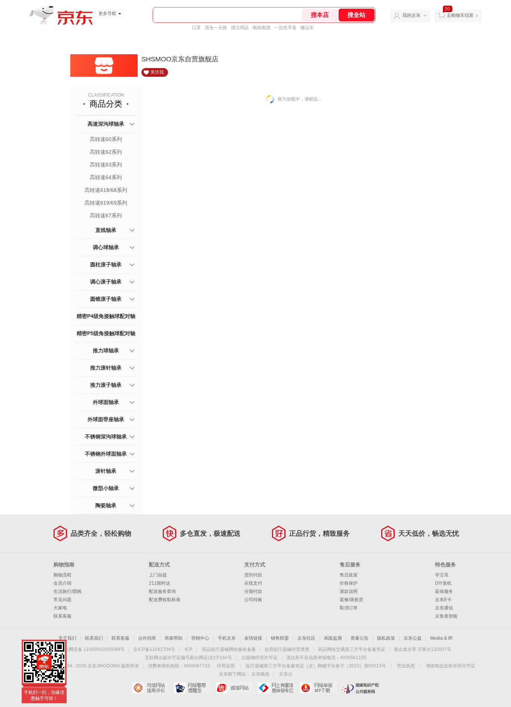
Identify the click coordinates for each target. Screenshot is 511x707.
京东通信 (444, 607)
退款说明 (349, 591)
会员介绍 (62, 583)
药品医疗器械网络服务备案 (229, 649)
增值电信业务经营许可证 (450, 665)
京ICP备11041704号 (154, 649)
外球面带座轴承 (106, 419)
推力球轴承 (106, 351)
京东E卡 (443, 599)
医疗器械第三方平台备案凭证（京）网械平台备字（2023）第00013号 (316, 665)
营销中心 (200, 638)
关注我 (157, 72)
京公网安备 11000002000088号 (92, 649)
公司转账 (253, 599)
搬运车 (307, 27)
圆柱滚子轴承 (106, 264)
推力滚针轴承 (106, 368)
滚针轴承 (105, 471)
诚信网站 (234, 688)
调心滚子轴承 (106, 282)
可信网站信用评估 (151, 688)
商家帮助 (174, 638)
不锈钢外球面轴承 (106, 454)
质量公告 (359, 638)
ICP (188, 649)
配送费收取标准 (164, 599)
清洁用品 (240, 27)
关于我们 (67, 638)
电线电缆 (261, 27)
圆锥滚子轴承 (106, 299)
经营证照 (226, 665)
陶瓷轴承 (105, 505)
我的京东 (411, 15)
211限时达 (159, 583)
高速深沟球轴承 (106, 124)
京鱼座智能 (446, 616)
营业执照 (406, 665)
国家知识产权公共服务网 (360, 688)
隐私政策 (386, 638)
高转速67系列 (106, 215)
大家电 (60, 607)
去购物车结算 (460, 15)
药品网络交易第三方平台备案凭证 (351, 649)
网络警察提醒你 (193, 688)
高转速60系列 (106, 139)
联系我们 (94, 638)
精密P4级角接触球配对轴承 (106, 324)
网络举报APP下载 (318, 688)
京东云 (286, 674)
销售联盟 (280, 638)
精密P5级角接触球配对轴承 (106, 341)
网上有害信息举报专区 (276, 688)
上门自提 (158, 575)
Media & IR (441, 638)
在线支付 (253, 583)
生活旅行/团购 (67, 591)
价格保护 (349, 583)
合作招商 (147, 638)
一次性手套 (285, 27)
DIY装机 (443, 583)
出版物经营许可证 (260, 657)
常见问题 (62, 599)
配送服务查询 (162, 591)
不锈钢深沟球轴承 (106, 437)
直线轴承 (105, 230)
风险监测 (333, 638)
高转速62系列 (106, 152)
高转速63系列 (106, 165)
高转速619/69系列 (106, 203)
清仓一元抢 (216, 27)
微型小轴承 (106, 488)
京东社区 (306, 638)
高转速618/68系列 (106, 190)
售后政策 (349, 575)
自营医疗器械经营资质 (286, 649)
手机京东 (227, 638)
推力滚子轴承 (106, 385)
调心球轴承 (106, 247)
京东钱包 (260, 674)
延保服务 (444, 591)
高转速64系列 (106, 177)
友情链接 (253, 638)
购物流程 (62, 575)
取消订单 (349, 607)
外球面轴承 (106, 402)
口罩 (196, 27)
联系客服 (62, 616)
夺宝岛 (442, 575)
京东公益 (413, 638)
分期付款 (253, 591)
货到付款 (253, 575)
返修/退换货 (351, 599)
